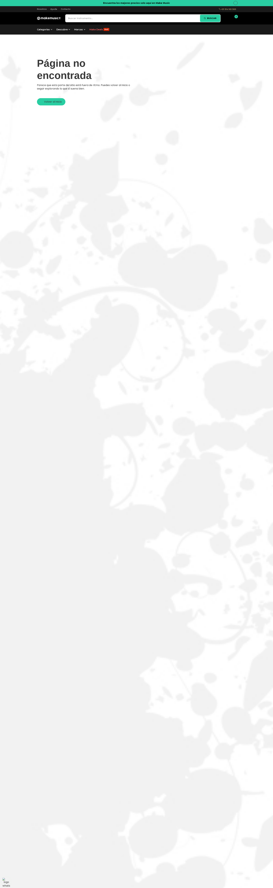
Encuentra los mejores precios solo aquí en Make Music (136, 3)
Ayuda (53, 9)
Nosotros (42, 9)
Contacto (65, 9)
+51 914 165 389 (228, 9)
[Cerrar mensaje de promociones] (236, 3)
